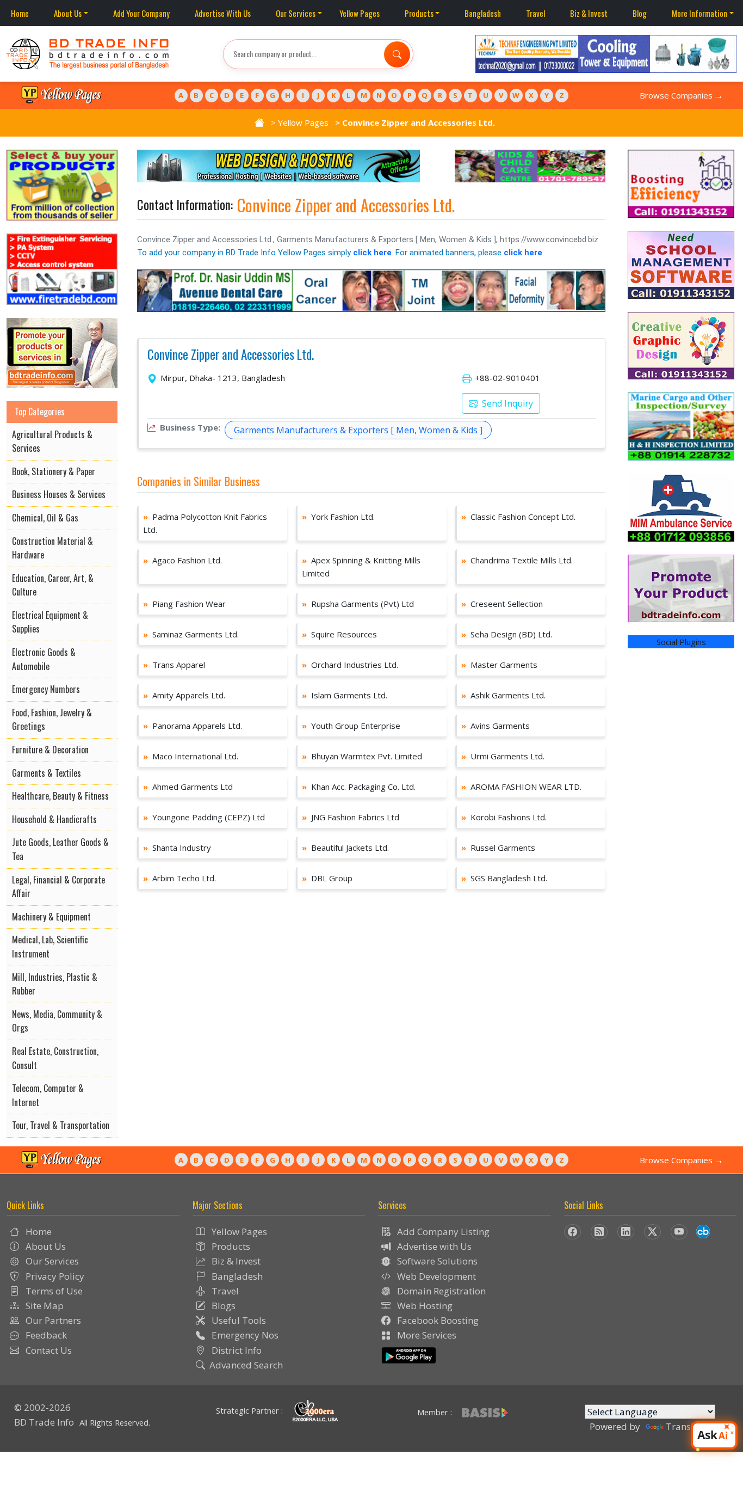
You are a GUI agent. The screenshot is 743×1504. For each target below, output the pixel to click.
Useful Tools (237, 1320)
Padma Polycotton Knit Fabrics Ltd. (205, 523)
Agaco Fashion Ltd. (182, 560)
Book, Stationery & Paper (53, 471)
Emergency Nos (243, 1335)
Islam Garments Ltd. (344, 695)
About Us (68, 13)
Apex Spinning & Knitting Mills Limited (361, 567)
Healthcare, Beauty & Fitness (60, 795)
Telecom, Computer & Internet (48, 1095)
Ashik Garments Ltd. (503, 695)
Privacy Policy (53, 1276)
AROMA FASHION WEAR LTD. (521, 786)
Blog (640, 13)
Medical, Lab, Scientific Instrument (50, 946)
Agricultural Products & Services (52, 441)
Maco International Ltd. (190, 756)
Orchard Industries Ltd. (350, 664)
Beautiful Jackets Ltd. (345, 847)
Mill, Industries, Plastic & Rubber (54, 984)
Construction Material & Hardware (52, 548)
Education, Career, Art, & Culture (53, 585)
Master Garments (499, 664)
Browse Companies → (681, 95)
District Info (235, 1350)
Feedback (45, 1335)
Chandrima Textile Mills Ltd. (517, 560)
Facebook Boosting (437, 1320)
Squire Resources (339, 634)
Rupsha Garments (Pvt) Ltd (358, 603)
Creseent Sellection (502, 603)
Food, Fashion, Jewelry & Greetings (52, 719)
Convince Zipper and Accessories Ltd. (230, 355)
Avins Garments (495, 725)
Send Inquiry (506, 403)
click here (372, 252)
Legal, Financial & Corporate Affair (58, 886)
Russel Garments (498, 847)
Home (20, 13)
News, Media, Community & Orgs (57, 1021)
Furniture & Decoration (50, 749)
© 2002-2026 (42, 1407)
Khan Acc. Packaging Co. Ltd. (359, 786)
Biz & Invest (589, 13)
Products (419, 13)
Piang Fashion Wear (184, 603)
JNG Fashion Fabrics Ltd (350, 817)
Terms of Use (53, 1291)
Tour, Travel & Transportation (60, 1125)
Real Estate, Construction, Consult (55, 1058)
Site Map (43, 1305)
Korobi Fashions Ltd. (504, 817)
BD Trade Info (44, 1422)
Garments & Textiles (46, 772)
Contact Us (47, 1350)
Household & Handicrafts (54, 819)
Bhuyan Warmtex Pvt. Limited (362, 756)
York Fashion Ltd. (338, 516)
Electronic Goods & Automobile (44, 659)
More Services (425, 1335)
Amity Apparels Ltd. (184, 695)
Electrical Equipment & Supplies (50, 622)
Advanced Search (246, 1365)
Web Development (435, 1276)
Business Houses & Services (59, 494)
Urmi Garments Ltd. (502, 756)
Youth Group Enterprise (351, 725)
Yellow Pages (359, 13)
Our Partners (52, 1320)
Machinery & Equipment (51, 916)
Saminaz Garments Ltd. (191, 634)
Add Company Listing (442, 1231)
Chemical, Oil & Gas (45, 517)
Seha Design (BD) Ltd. (506, 634)
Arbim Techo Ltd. (179, 878)
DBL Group (327, 878)
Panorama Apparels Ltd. (192, 725)
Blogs (222, 1305)
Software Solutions (436, 1261)
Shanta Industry (177, 847)
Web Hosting (424, 1305)
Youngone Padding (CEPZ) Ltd (204, 817)
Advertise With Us (223, 13)
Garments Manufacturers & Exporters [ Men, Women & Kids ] (358, 430)
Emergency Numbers (46, 689)
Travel (535, 13)
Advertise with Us (433, 1246)
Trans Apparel (174, 664)
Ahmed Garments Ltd (188, 786)
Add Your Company (141, 13)
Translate (686, 1426)
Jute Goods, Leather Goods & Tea (60, 849)
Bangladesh (483, 13)
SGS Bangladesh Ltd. (504, 878)
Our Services (295, 13)
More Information (699, 13)
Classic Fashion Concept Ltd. (518, 516)
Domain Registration (440, 1291)
